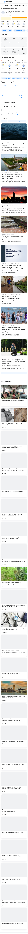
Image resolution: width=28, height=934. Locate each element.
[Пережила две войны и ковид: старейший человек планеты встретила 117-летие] (14, 646)
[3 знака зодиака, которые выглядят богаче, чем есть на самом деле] (14, 782)
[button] (3, 12)
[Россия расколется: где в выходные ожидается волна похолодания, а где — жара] (14, 555)
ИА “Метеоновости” (20, 114)
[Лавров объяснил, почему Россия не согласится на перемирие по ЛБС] (14, 850)
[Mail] (5, 1)
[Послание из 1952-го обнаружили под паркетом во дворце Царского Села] (14, 486)
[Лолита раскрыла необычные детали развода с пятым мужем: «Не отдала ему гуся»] (14, 896)
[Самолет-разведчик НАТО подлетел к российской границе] (14, 736)
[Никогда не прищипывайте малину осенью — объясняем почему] (14, 509)
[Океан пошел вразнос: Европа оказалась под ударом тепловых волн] (14, 600)
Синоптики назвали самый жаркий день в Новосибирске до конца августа (13, 329)
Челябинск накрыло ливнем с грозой (12, 237)
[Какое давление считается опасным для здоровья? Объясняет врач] (14, 623)
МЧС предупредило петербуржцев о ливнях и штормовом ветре (11, 298)
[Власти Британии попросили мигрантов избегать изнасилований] (14, 691)
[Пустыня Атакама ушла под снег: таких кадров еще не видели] (14, 805)
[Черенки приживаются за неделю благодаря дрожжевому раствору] (14, 873)
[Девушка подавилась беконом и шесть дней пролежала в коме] (14, 827)
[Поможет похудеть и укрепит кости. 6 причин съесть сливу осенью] (14, 441)
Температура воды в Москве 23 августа (13, 145)
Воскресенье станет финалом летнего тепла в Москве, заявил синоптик (13, 361)
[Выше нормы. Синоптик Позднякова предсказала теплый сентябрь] (14, 532)
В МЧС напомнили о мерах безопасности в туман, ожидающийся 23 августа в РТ (12, 267)
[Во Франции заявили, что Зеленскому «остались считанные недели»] (14, 918)
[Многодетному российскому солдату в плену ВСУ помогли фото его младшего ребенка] (14, 395)
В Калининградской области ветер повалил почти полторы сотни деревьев (12, 176)
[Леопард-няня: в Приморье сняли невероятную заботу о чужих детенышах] (14, 577)
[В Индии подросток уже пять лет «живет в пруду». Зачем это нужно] (14, 759)
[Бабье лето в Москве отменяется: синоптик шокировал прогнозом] (14, 714)
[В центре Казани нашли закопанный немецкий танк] (14, 418)
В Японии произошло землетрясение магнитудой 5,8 (13, 208)
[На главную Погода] (9, 1)
